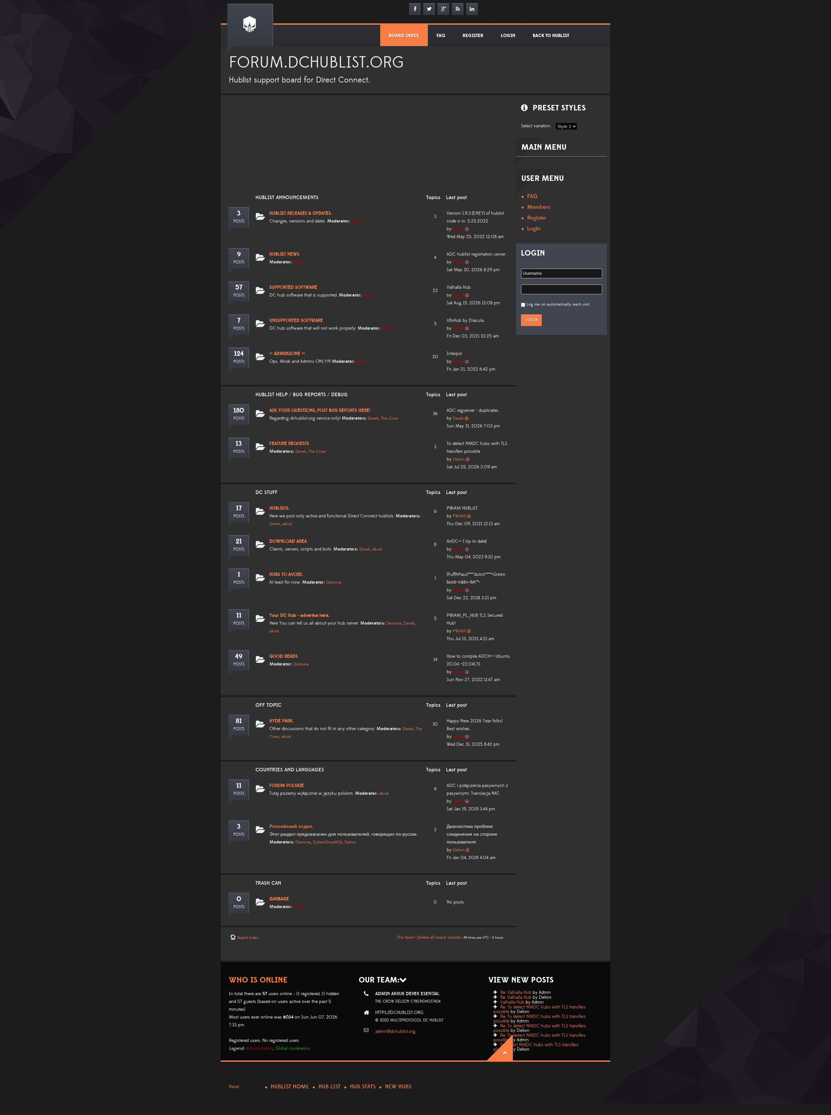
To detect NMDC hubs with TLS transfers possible (535, 1047)
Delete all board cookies (439, 937)
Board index (248, 937)
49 (238, 656)
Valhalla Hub (512, 1002)
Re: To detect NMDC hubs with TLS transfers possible (539, 1009)
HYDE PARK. (281, 721)
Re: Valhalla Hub (515, 992)
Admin (356, 221)
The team (405, 937)
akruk (287, 523)
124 (239, 353)
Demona (333, 582)
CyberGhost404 (327, 842)
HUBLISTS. (279, 508)
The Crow (389, 418)
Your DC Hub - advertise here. (299, 615)
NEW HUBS (398, 1086)
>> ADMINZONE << (287, 354)
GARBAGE (279, 899)
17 (239, 508)
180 (238, 410)
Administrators (258, 1048)
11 (239, 615)
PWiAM (459, 516)
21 (239, 541)
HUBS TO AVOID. (286, 574)
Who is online (258, 980)
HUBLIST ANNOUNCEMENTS (286, 197)
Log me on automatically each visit (558, 304)
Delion (459, 459)
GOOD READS (283, 656)
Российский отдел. (291, 827)
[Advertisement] (367, 148)
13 (239, 443)
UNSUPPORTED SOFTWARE (296, 320)
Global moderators (292, 1048)
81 (239, 721)
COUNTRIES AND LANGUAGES (289, 770)
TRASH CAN (268, 883)
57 (238, 287)
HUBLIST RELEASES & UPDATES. (300, 213)
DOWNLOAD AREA (288, 541)
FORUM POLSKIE (286, 786)
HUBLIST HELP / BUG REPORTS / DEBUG (301, 394)
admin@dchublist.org (395, 1031)
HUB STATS (363, 1086)
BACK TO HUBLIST (551, 36)
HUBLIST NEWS (284, 254)
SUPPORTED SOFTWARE (293, 287)
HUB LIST (329, 1086)
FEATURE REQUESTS (289, 444)
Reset (234, 1087)
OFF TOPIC (268, 705)
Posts (238, 221)
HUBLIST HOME (290, 1086)
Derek (373, 418)
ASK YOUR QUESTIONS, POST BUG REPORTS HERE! (319, 410)
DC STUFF (266, 492)
